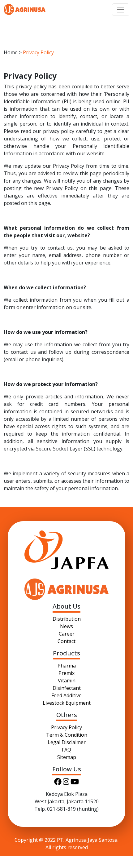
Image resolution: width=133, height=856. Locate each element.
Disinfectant (67, 688)
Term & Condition (66, 734)
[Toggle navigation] (120, 9)
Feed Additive (66, 695)
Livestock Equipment (67, 702)
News (66, 626)
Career (67, 633)
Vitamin (66, 680)
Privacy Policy (66, 727)
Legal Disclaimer (67, 742)
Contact (66, 641)
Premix (66, 673)
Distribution (67, 618)
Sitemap (66, 757)
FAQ (66, 749)
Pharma (67, 665)
